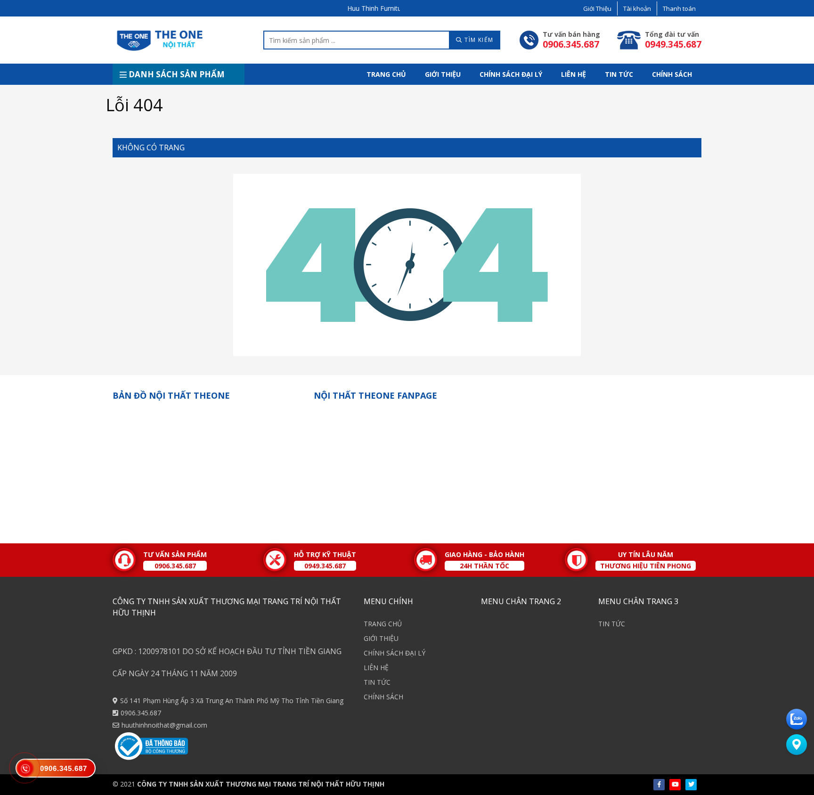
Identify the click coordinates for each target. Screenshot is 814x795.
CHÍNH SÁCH (672, 74)
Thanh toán (679, 8)
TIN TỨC (619, 74)
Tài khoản (637, 8)
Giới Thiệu (597, 8)
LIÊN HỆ (573, 74)
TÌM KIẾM (478, 40)
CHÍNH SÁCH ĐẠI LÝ (511, 74)
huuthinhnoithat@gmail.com (164, 725)
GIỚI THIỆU (443, 74)
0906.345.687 (141, 712)
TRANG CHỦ (386, 74)
